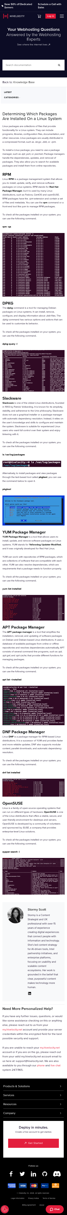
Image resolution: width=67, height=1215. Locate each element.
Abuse (41, 1205)
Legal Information (17, 1198)
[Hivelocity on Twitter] (22, 1174)
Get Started (35, 1143)
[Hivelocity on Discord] (56, 1174)
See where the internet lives (32, 44)
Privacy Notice (33, 1198)
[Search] (59, 65)
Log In (50, 16)
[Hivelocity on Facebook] (11, 1174)
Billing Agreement (29, 1205)
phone (41, 1065)
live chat (55, 1065)
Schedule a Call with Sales (49, 6)
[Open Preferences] (5, 1209)
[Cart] (39, 16)
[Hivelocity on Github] (45, 1174)
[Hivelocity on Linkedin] (34, 1174)
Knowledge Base (24, 82)
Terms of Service (49, 1198)
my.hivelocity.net (12, 1029)
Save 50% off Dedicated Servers (18, 6)
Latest (8, 92)
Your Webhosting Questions (33, 29)
